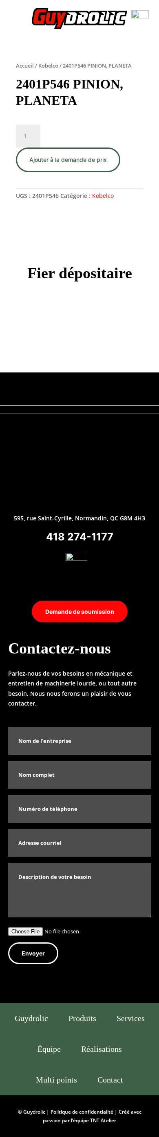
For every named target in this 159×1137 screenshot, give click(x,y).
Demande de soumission (79, 611)
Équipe (49, 1048)
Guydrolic (31, 1018)
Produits (82, 1018)
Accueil (25, 65)
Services (131, 1018)
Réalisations (101, 1048)
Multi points (56, 1079)
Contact (110, 1079)
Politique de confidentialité (82, 1111)
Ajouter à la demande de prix (68, 159)
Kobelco (48, 65)
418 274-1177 (79, 537)
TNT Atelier (103, 1120)
